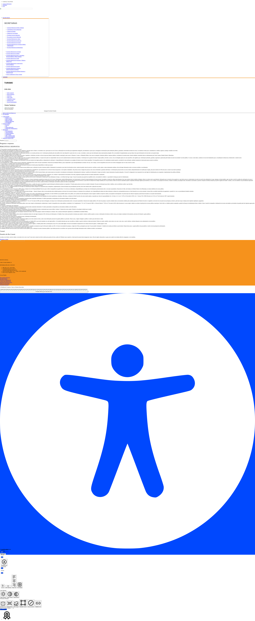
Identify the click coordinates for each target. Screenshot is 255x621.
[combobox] (44, 291)
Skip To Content (3, 608)
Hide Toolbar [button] (3, 554)
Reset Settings (3, 609)
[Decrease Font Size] (2, 557)
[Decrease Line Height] (2, 573)
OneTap (7, 551)
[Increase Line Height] (2, 568)
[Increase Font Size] (2, 552)
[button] (129, 17)
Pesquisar (2, 140)
